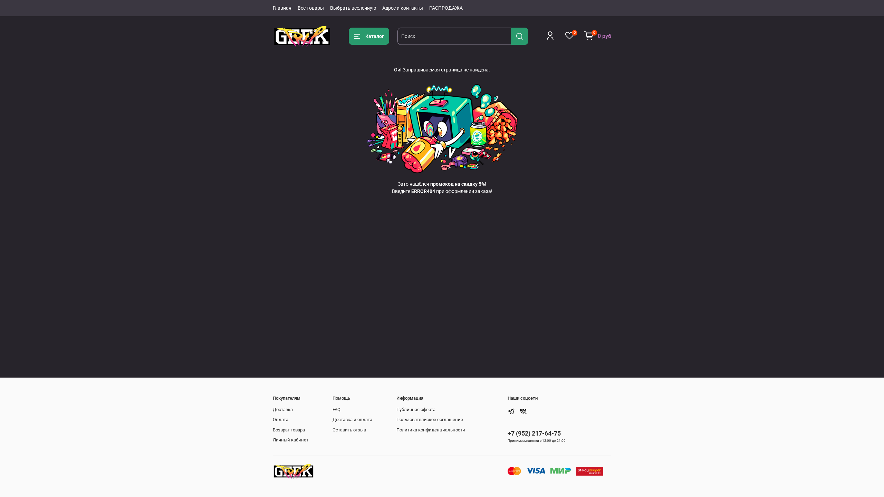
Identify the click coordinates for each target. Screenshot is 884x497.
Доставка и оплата (352, 419)
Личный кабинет (290, 439)
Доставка (283, 409)
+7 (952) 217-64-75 (534, 433)
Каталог (374, 36)
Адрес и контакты (402, 8)
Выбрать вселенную (353, 8)
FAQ (336, 409)
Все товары (311, 8)
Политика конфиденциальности (430, 429)
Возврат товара (289, 429)
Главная (282, 8)
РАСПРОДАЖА (446, 8)
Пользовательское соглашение (429, 419)
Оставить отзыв (349, 429)
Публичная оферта (415, 409)
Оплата (280, 419)
